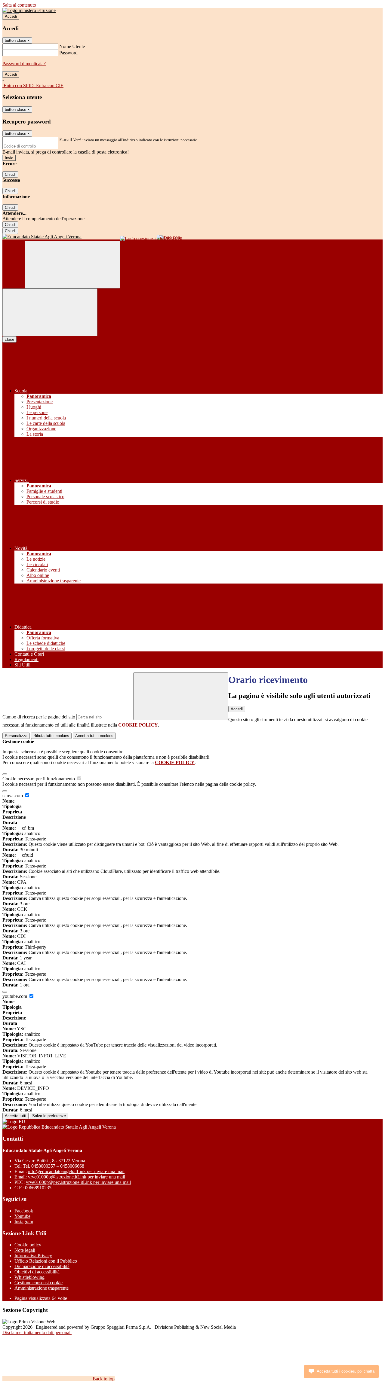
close (9, 339)
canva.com (13, 795)
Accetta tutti (94, 735)
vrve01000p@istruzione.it (76, 1176)
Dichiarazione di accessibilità (41, 1266)
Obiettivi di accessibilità (37, 1271)
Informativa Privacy (33, 1255)
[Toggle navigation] (49, 312)
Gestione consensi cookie (38, 1282)
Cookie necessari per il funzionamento (39, 778)
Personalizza (16, 735)
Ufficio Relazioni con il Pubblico (45, 1261)
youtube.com (15, 996)
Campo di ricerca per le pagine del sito (38, 716)
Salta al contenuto (19, 5)
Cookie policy (27, 1244)
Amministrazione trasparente (41, 1288)
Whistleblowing (29, 1277)
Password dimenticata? (24, 63)
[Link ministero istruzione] (29, 10)
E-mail (65, 139)
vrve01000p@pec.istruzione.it (78, 1182)
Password (68, 52)
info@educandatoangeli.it (76, 1171)
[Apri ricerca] (72, 264)
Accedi (11, 16)
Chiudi (10, 174)
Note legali (24, 1250)
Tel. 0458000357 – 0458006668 (53, 1166)
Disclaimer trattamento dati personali (37, 1332)
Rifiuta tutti (51, 735)
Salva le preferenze (49, 1116)
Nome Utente (72, 46)
